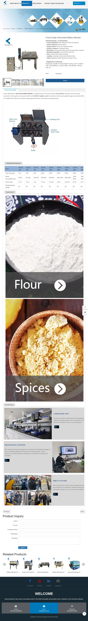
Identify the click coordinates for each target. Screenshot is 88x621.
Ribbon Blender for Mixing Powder (13, 572)
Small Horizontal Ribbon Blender (28, 572)
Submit (23, 547)
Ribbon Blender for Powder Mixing (59, 572)
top (84, 613)
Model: (47, 73)
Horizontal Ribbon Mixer (44, 572)
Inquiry (65, 80)
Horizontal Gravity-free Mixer (74, 572)
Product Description (11, 90)
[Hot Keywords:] (69, 3)
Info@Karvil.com (44, 611)
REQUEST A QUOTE (77, 4)
